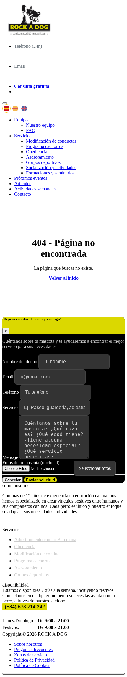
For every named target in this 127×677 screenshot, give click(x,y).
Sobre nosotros (28, 644)
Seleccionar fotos (95, 468)
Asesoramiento (40, 156)
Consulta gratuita (31, 86)
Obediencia (36, 151)
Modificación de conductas (51, 141)
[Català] (15, 108)
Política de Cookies (32, 665)
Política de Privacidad (34, 660)
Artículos (22, 183)
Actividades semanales (35, 188)
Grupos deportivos (43, 162)
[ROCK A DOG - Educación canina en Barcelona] (63, 20)
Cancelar (13, 480)
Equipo (21, 119)
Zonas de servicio (30, 654)
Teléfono (11, 392)
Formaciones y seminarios (50, 172)
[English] (24, 108)
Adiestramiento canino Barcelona (45, 539)
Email (8, 376)
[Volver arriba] (63, 674)
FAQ (30, 130)
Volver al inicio (64, 278)
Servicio (10, 407)
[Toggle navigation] (4, 103)
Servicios (22, 135)
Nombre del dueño (20, 361)
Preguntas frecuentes (33, 649)
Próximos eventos (30, 178)
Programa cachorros (44, 146)
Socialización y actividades (51, 167)
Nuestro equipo (40, 125)
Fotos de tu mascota (30, 462)
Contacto (22, 194)
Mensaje (10, 457)
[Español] (6, 108)
